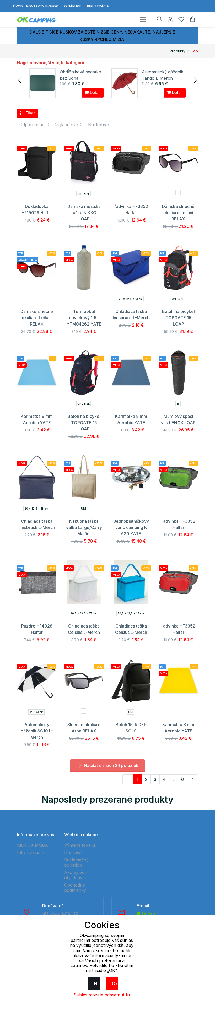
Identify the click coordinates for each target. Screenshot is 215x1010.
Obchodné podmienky (75, 887)
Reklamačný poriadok (76, 862)
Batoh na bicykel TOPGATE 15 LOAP (178, 318)
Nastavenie (97, 983)
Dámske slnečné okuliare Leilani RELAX (178, 213)
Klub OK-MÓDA (32, 845)
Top (194, 51)
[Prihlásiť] (170, 20)
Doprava (73, 852)
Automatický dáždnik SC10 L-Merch (37, 731)
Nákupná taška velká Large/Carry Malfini (84, 527)
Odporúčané (32, 124)
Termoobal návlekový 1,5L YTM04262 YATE (84, 318)
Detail (95, 92)
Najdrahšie (99, 124)
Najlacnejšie (67, 124)
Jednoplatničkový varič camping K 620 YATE (131, 527)
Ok (115, 983)
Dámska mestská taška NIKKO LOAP (84, 213)
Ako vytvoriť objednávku (76, 875)
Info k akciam (30, 852)
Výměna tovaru (79, 845)
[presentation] (20, 80)
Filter (30, 113)
